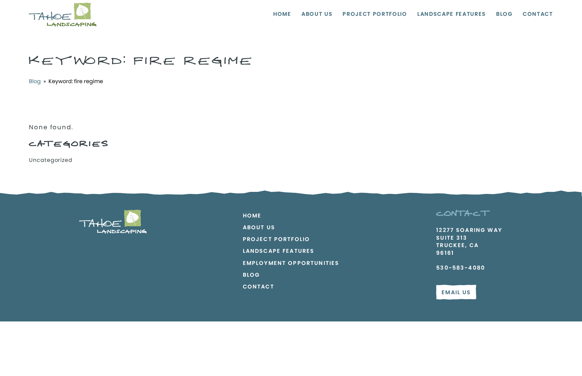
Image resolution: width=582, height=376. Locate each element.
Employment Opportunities (291, 263)
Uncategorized (50, 160)
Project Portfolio (375, 14)
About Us (316, 14)
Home (282, 14)
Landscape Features (451, 14)
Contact (538, 14)
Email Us (456, 292)
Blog (504, 14)
